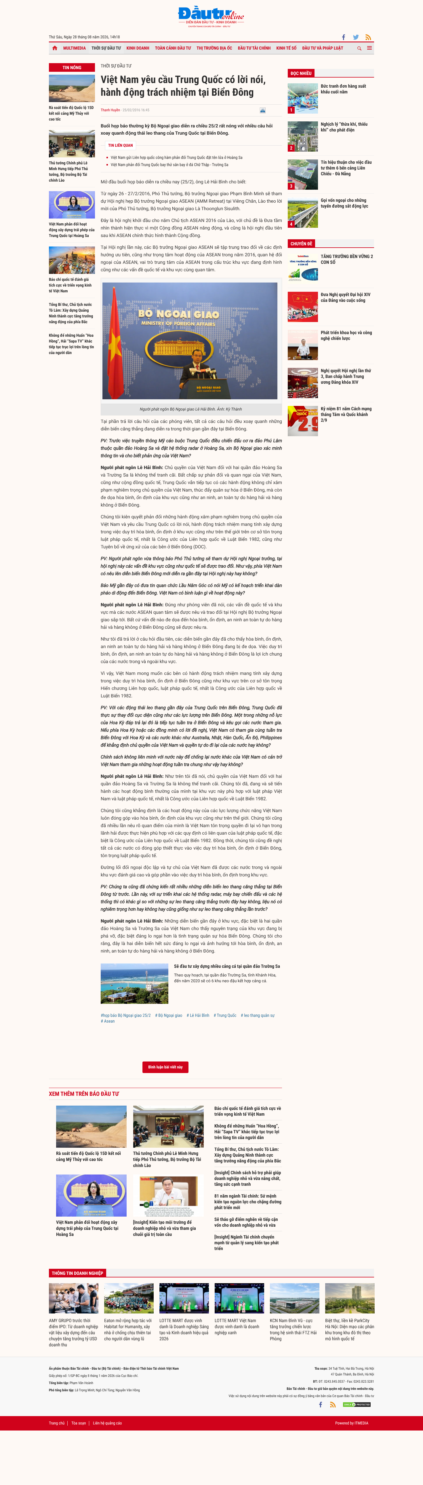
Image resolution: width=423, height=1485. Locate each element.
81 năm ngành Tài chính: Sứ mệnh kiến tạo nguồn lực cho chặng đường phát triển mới (247, 1201)
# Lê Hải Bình (197, 1015)
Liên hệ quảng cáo (107, 1423)
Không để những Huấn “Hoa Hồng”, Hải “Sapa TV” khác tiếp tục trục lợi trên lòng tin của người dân (246, 1131)
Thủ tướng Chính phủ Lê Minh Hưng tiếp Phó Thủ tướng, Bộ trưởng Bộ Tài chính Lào (167, 1159)
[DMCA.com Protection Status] (356, 1404)
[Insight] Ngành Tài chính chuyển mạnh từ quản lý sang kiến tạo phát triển (246, 1242)
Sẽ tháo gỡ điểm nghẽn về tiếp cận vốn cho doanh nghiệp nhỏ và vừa (246, 1222)
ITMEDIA (361, 1423)
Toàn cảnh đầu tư (173, 48)
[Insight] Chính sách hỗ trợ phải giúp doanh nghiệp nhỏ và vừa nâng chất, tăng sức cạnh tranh (247, 1178)
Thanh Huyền (110, 110)
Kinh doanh (138, 48)
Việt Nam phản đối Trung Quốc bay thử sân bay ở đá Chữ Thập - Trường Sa (169, 165)
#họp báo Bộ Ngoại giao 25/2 (126, 1015)
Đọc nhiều (301, 73)
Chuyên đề (301, 243)
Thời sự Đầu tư (106, 48)
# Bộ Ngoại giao (168, 1015)
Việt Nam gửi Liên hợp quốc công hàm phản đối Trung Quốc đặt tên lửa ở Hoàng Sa (177, 157)
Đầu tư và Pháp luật (322, 48)
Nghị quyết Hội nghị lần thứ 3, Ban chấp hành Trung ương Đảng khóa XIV (346, 376)
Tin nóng (71, 67)
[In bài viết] (263, 110)
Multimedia (74, 48)
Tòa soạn (78, 1423)
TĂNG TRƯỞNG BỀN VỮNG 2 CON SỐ (347, 259)
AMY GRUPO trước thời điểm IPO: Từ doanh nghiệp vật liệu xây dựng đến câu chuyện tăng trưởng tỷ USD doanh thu (73, 1332)
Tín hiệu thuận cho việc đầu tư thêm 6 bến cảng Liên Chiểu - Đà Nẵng (346, 167)
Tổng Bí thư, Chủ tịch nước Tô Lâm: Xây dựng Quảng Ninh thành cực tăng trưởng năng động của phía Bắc (247, 1155)
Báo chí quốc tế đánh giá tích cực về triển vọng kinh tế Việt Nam (70, 285)
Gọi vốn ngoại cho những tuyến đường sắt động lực (344, 203)
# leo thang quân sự (258, 1015)
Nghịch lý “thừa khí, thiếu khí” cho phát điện (344, 127)
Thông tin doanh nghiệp (77, 1273)
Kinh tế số (287, 48)
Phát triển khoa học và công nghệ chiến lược (346, 335)
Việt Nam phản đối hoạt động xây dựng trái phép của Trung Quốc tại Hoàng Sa (72, 230)
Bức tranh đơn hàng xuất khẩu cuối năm (343, 89)
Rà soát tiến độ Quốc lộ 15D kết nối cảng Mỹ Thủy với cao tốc (71, 114)
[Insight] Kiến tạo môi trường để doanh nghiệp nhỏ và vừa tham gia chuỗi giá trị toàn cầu (164, 1228)
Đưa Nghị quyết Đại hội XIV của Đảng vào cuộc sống (345, 297)
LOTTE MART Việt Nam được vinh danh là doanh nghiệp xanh (237, 1326)
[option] (73, 1315)
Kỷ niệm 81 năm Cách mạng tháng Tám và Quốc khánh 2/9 (346, 414)
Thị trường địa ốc (214, 48)
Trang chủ (56, 1423)
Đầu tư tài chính (254, 48)
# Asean (108, 1021)
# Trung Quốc (225, 1015)
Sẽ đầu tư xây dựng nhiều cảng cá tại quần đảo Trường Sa (227, 966)
